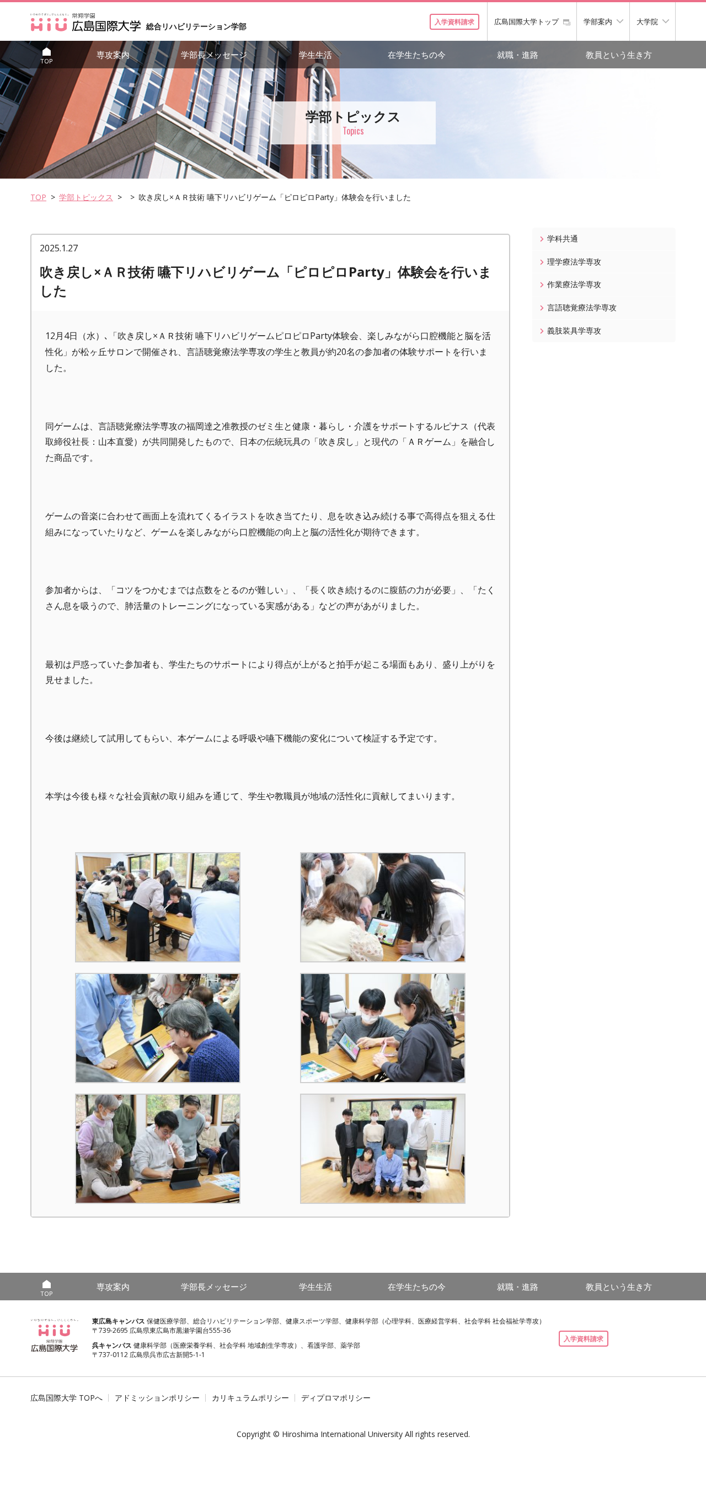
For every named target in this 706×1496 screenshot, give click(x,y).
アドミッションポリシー (157, 1397)
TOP (38, 197)
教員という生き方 (619, 54)
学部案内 (598, 21)
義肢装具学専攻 (574, 330)
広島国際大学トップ (526, 21)
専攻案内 (113, 54)
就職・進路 (517, 54)
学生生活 (315, 54)
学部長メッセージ (214, 54)
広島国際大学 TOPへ (66, 1397)
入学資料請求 (454, 21)
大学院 (647, 21)
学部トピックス (86, 197)
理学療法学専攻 (574, 261)
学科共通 (562, 238)
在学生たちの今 (417, 54)
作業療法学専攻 (574, 284)
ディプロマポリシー (336, 1397)
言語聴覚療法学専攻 (582, 307)
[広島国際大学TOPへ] (54, 1335)
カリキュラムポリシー (250, 1397)
